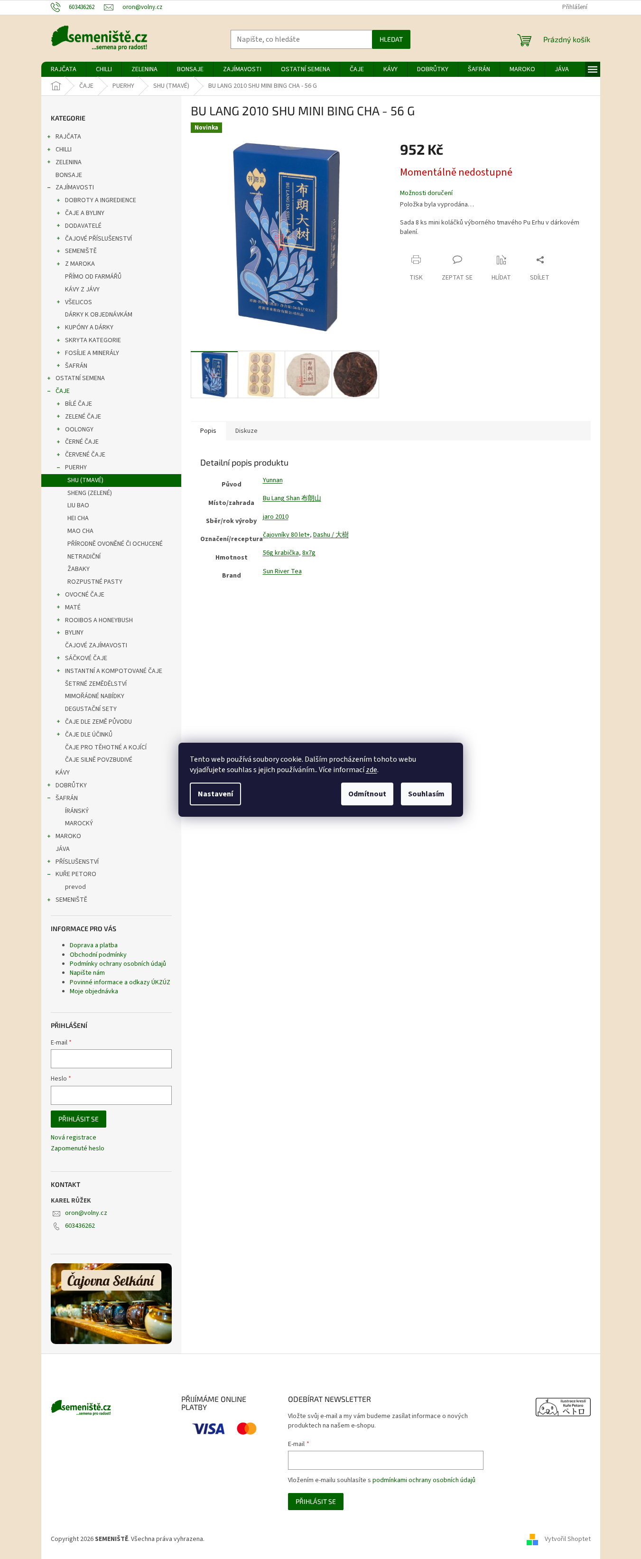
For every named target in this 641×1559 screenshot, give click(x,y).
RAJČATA (68, 136)
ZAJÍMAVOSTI (75, 187)
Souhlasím (426, 794)
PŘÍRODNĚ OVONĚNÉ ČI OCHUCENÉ (115, 544)
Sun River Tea (282, 571)
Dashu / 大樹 (331, 535)
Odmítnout (367, 794)
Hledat (391, 39)
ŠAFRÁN (76, 366)
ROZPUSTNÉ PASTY (94, 582)
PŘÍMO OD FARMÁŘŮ (93, 276)
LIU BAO (78, 505)
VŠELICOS (78, 302)
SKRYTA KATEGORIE (93, 340)
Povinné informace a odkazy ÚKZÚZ (120, 982)
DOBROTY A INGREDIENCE (100, 200)
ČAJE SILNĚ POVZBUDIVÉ (98, 760)
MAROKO (68, 836)
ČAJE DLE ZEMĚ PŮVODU (98, 722)
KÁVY (63, 772)
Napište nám (87, 973)
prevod (75, 887)
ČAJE (63, 391)
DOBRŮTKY (71, 785)
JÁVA (63, 849)
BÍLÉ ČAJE (78, 404)
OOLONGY (79, 429)
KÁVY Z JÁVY (82, 289)
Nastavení (215, 794)
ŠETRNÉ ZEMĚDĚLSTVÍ (96, 684)
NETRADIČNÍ (84, 556)
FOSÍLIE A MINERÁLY (92, 353)
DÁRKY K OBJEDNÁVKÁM (98, 314)
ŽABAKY (78, 569)
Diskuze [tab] (246, 431)
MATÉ (73, 607)
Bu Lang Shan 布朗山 (292, 498)
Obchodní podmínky (98, 955)
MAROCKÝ (79, 823)
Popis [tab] (208, 431)
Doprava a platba (94, 945)
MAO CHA (80, 531)
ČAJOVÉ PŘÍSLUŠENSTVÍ (98, 238)
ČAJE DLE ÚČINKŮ (88, 734)
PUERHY (76, 467)
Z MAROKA (80, 264)
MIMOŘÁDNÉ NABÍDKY (94, 696)
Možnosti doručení (426, 193)
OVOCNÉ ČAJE (84, 594)
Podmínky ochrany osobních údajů (118, 964)
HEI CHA (78, 518)
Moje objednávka (94, 991)
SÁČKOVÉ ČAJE (86, 658)
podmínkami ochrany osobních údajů (423, 1480)
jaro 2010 (275, 517)
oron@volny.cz (86, 1213)
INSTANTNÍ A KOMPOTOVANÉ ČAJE (113, 671)
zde (371, 770)
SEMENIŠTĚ (81, 251)
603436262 (80, 1226)
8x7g (309, 553)
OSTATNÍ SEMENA (80, 378)
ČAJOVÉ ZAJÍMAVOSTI (96, 645)
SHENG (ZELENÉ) (89, 493)
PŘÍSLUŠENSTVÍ (77, 862)
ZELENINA (69, 162)
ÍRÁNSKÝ (77, 811)
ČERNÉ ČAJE (82, 442)
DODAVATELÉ (83, 226)
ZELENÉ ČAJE (83, 416)
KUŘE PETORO (76, 874)
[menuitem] (63, 69)
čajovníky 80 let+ (286, 535)
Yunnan (273, 480)
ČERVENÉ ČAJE (85, 454)
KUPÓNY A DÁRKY (89, 327)
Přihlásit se (78, 1119)
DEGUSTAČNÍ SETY (91, 709)
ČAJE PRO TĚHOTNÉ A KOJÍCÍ (106, 747)
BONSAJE (69, 175)
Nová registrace (73, 1137)
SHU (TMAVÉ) (85, 480)
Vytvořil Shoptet (568, 1539)
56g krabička (281, 553)
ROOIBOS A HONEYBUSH (99, 620)
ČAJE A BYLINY (84, 213)
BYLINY (74, 632)
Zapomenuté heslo (77, 1148)
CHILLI (64, 149)
